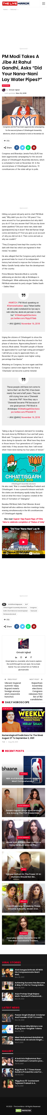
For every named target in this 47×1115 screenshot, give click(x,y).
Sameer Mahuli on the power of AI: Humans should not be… (23, 875)
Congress (33, 608)
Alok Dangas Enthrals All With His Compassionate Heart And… (29, 972)
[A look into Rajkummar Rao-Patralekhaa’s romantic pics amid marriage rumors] (7, 1061)
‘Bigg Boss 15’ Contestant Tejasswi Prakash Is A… (27, 1082)
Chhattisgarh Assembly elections (15, 608)
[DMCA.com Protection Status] (23, 1110)
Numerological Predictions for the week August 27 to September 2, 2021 (22, 736)
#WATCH (12, 302)
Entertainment (23, 806)
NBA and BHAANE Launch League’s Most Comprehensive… (23, 780)
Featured (34, 611)
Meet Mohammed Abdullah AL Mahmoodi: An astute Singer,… (29, 1038)
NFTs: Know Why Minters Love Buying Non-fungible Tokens (29, 1027)
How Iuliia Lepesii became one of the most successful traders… (23, 939)
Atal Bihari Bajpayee (15, 604)
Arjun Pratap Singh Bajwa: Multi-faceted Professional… (28, 994)
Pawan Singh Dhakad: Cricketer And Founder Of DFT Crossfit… (30, 1016)
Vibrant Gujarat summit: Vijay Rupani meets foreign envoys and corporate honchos (13, 690)
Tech (23, 869)
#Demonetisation (15, 306)
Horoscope (7, 709)
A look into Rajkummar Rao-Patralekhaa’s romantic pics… (29, 1059)
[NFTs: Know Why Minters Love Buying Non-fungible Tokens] (7, 1029)
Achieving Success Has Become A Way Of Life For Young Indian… (30, 983)
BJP (26, 604)
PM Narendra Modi (9, 614)
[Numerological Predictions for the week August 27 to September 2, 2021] (23, 719)
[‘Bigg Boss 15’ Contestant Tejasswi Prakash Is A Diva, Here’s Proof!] (7, 1084)
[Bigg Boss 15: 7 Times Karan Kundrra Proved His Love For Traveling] (7, 1072)
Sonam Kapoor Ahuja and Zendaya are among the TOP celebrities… (23, 811)
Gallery (23, 901)
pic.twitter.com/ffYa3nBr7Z (23, 412)
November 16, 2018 (30, 323)
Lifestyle (23, 774)
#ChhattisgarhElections (25, 315)
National (6, 86)
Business (23, 933)
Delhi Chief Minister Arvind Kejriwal (15, 611)
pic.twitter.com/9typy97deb (23, 318)
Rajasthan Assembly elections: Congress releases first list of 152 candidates (35, 691)
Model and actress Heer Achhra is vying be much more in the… (23, 843)
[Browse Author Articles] (23, 643)
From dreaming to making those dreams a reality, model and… (23, 907)
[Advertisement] (23, 30)
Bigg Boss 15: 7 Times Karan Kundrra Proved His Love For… (29, 1070)
